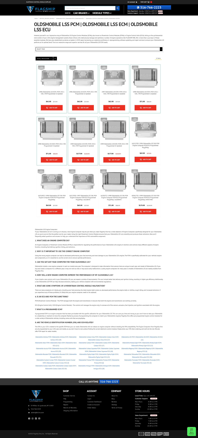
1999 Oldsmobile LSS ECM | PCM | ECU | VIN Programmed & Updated (114, 145)
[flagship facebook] (29, 419)
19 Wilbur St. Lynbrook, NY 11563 (42, 406)
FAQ (64, 399)
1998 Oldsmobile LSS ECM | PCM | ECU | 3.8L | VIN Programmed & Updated (145, 93)
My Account (131, 2)
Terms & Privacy (117, 408)
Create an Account (93, 405)
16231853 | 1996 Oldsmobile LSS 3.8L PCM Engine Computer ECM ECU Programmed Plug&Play (51, 198)
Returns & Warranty (70, 408)
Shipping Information (70, 411)
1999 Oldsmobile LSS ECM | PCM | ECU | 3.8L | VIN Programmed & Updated (82, 145)
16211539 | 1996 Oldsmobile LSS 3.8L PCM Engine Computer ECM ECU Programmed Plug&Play (145, 145)
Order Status (91, 408)
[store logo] (40, 9)
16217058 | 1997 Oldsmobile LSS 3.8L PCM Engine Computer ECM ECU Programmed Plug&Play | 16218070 (83, 198)
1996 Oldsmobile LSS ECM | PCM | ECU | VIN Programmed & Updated (83, 93)
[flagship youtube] (39, 419)
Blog (113, 399)
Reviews (114, 402)
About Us (115, 396)
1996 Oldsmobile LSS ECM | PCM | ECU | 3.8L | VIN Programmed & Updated (51, 93)
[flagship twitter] (36, 419)
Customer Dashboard (94, 402)
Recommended (45, 58)
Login (89, 399)
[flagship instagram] (33, 419)
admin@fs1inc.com (37, 412)
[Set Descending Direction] (55, 58)
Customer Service (69, 396)
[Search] (117, 8)
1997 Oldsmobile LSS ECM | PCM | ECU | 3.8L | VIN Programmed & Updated (114, 93)
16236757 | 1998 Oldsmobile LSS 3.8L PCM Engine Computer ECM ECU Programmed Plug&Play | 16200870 (114, 198)
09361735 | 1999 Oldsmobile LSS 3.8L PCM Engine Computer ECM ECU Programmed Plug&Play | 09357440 (145, 198)
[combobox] (92, 8)
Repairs (65, 405)
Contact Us (91, 396)
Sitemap (114, 405)
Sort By (39, 58)
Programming (67, 402)
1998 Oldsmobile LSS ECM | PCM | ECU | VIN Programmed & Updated (52, 145)
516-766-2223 (150, 7)
